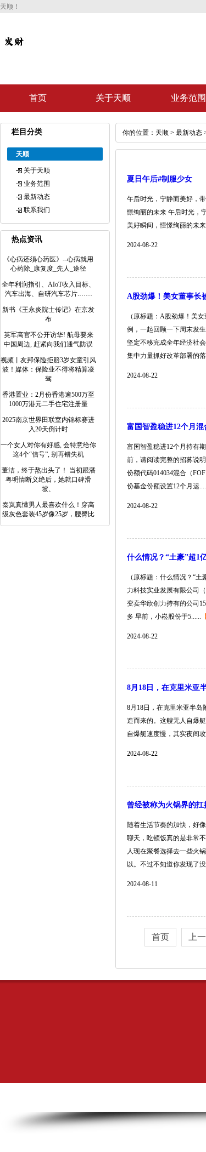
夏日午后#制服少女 (159, 179)
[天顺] (13, 50)
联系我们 (37, 210)
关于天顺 (113, 97)
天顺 (162, 132)
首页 (38, 97)
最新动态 (37, 197)
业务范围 (37, 183)
